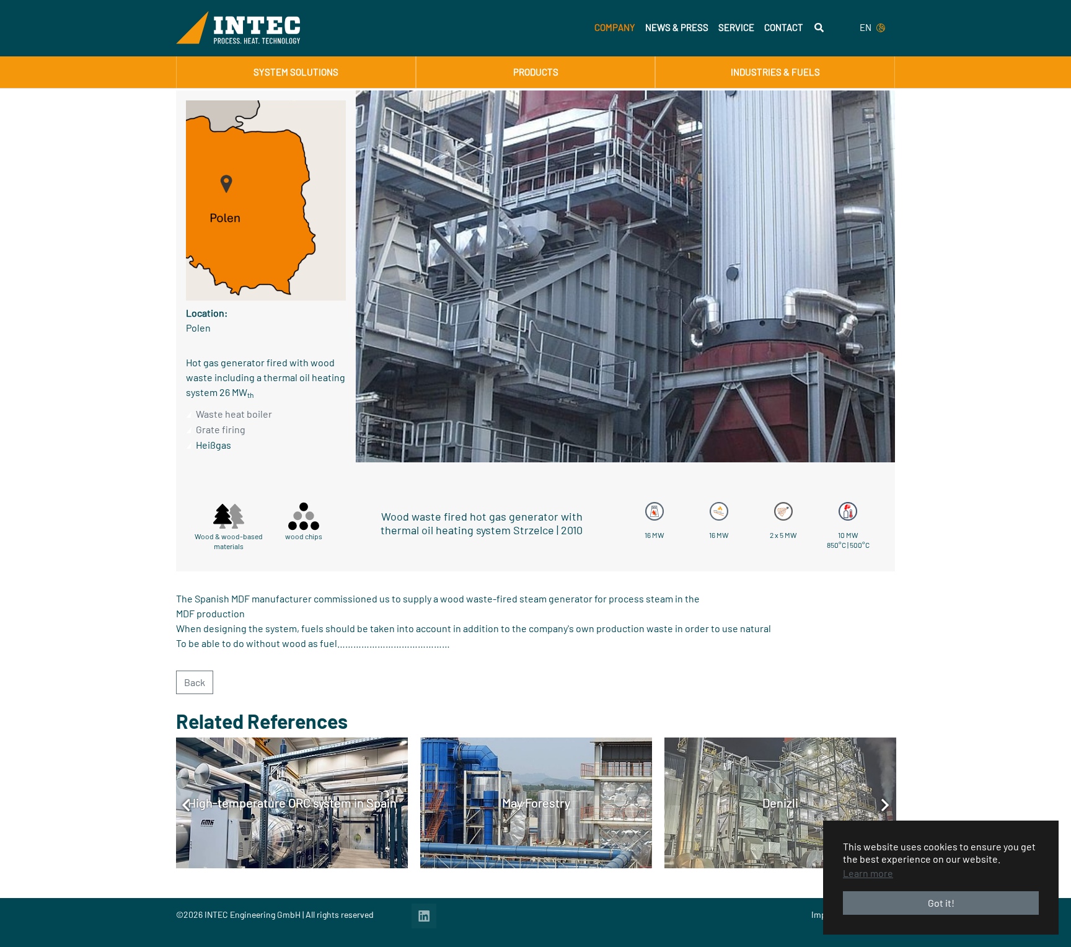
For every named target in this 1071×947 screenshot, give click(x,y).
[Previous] (186, 804)
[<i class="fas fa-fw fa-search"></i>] (819, 27)
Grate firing (220, 429)
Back (194, 682)
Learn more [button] (868, 873)
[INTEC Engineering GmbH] (238, 27)
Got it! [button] (941, 903)
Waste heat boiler (234, 414)
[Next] (885, 804)
